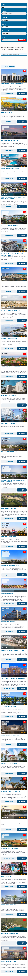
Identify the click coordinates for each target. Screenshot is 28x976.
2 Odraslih (6, 39)
